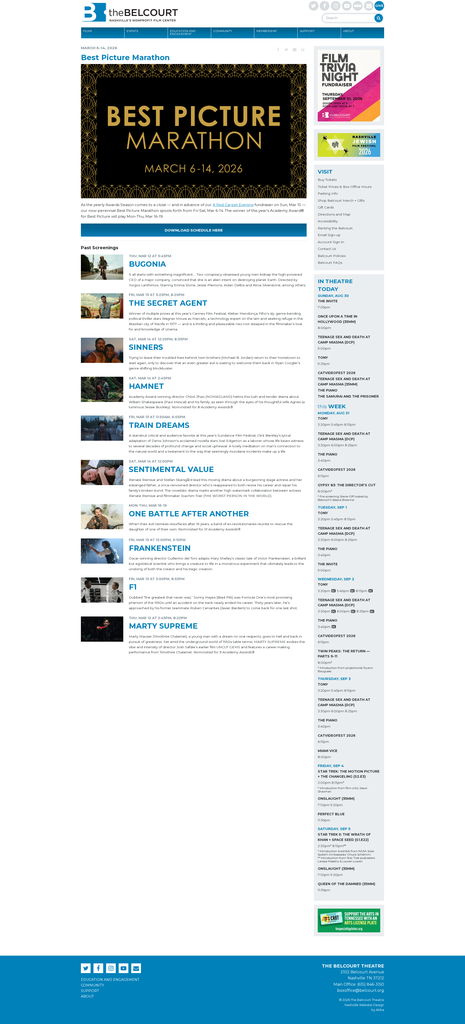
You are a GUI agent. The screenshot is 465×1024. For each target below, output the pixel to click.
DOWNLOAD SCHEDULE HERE (194, 230)
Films (87, 31)
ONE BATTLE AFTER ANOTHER (189, 513)
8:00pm (324, 328)
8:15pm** (339, 846)
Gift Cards (326, 207)
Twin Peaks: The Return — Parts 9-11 (344, 653)
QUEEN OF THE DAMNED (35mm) (346, 884)
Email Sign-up (329, 235)
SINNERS (146, 347)
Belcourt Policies (332, 256)
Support (307, 31)
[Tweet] (286, 49)
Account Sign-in (331, 242)
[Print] (302, 49)
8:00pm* (325, 491)
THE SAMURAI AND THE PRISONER (348, 396)
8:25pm (351, 445)
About (348, 31)
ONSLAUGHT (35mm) (336, 798)
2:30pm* (324, 846)
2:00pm (324, 782)
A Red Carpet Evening (233, 204)
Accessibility (328, 221)
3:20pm (324, 424)
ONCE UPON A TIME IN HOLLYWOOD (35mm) (337, 319)
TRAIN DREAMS (159, 425)
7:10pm (323, 805)
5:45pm (337, 424)
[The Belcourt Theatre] (129, 12)
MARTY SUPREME (163, 626)
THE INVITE (328, 301)
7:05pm (324, 307)
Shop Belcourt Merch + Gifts (341, 200)
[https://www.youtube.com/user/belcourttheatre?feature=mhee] (347, 6)
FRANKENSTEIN (160, 548)
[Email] (294, 49)
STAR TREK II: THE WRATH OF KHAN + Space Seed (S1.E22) (344, 837)
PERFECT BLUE (331, 814)
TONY (323, 358)
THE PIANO (327, 390)
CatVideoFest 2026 (337, 373)
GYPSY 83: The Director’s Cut (347, 485)
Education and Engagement (183, 32)
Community (222, 31)
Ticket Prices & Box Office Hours (345, 187)
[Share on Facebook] (278, 49)
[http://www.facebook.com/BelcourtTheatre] (324, 6)
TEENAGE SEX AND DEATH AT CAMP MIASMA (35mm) (344, 381)
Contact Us (327, 249)
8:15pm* (338, 782)
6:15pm (323, 476)
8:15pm (350, 424)
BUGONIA (147, 264)
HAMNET (146, 386)
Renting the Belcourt (335, 228)
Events (132, 31)
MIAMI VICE (327, 751)
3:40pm (324, 460)
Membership (266, 31)
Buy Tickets (327, 180)
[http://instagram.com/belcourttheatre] (336, 6)
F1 (133, 587)
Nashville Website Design (364, 1005)
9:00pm (324, 348)
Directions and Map (334, 214)
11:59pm (324, 820)
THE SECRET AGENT (168, 303)
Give (379, 6)
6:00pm (337, 445)
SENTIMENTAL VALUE (171, 469)
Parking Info (328, 193)
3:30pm (324, 445)
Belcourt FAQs (330, 262)
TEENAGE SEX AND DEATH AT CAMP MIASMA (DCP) (344, 339)
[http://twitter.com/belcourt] (313, 6)
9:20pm (336, 805)
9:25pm (324, 364)
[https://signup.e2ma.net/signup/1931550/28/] (369, 6)
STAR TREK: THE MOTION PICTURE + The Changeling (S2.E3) (349, 774)
